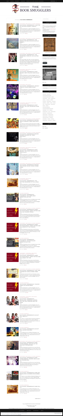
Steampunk (51, 117)
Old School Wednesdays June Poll (30, 386)
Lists (43, 104)
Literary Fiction (47, 104)
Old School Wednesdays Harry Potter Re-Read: (30, 211)
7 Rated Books (22, 38)
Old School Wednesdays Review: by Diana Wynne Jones (29, 166)
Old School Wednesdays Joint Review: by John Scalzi (29, 106)
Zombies (54, 120)
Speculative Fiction (45, 117)
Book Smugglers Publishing (47, 95)
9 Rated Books (22, 132)
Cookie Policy (19, 414)
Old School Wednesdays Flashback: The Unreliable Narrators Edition (28, 196)
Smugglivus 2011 (45, 114)
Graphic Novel (49, 101)
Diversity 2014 (53, 98)
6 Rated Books (22, 53)
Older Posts (37, 398)
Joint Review (33, 69)
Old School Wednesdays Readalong (48, 108)
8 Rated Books (22, 69)
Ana (26, 33)
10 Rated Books (22, 178)
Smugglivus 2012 (50, 114)
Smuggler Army (53, 111)
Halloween (53, 101)
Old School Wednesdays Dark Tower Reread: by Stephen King (28, 344)
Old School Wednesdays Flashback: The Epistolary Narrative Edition (27, 240)
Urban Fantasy (45, 120)
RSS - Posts (44, 82)
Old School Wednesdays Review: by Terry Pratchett (29, 135)
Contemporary (45, 98)
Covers (49, 98)
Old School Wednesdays (35, 38)
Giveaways (44, 101)
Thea (26, 94)
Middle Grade (53, 104)
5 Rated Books (22, 84)
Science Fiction (45, 111)
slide (49, 111)
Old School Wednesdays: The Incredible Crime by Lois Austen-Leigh (29, 56)
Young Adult (50, 120)
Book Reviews (28, 38)
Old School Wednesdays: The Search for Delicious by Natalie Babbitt (29, 41)
